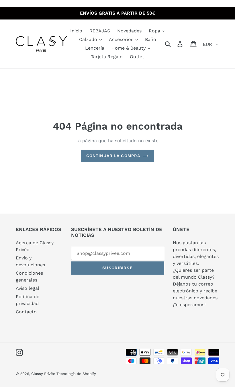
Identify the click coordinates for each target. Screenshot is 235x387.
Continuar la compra (113, 155)
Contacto (26, 311)
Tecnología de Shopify (76, 374)
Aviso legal (27, 288)
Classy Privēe (43, 374)
